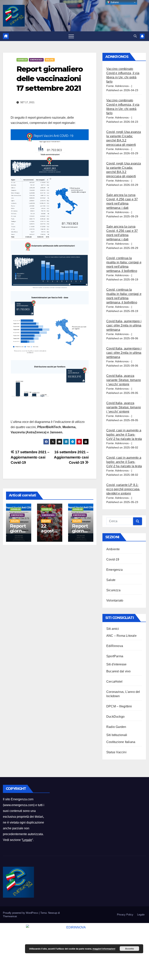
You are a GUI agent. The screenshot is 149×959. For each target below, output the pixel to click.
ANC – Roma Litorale (121, 635)
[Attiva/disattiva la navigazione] (71, 36)
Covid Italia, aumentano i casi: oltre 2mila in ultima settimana (123, 325)
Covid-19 (22, 60)
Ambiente (113, 549)
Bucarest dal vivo (118, 671)
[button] (135, 36)
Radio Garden (116, 726)
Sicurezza (113, 590)
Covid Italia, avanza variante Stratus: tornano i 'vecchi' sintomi (123, 380)
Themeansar (10, 916)
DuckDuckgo (115, 716)
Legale (27, 840)
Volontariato (114, 600)
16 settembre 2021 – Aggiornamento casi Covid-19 (71, 457)
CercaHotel (114, 681)
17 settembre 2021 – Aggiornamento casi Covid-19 (30, 457)
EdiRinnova (114, 646)
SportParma (114, 656)
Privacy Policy (125, 914)
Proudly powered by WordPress (21, 912)
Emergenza (36, 60)
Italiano (114, 2)
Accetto (129, 948)
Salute (50, 60)
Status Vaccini (116, 752)
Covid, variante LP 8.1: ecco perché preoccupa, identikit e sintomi (123, 489)
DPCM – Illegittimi (119, 706)
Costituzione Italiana (120, 742)
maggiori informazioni (104, 948)
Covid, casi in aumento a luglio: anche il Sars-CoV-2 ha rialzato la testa (124, 435)
